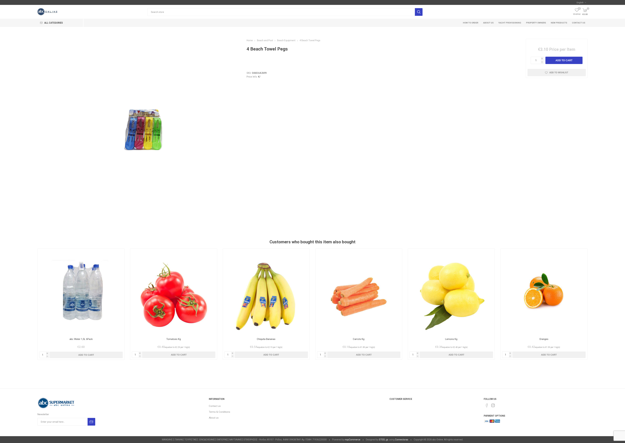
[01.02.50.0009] (543, 292)
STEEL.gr (383, 439)
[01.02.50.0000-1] (173, 292)
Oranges (543, 339)
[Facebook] (486, 405)
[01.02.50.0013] (358, 292)
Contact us (578, 22)
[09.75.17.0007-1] (81, 292)
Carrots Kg (358, 339)
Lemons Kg (451, 339)
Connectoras (401, 439)
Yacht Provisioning (509, 22)
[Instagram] (493, 405)
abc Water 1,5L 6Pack (81, 339)
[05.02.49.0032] (266, 292)
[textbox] (281, 12)
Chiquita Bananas (266, 339)
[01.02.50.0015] (451, 292)
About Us (488, 22)
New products (559, 22)
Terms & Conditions (219, 411)
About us (214, 417)
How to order (470, 22)
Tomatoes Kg (173, 339)
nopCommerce (352, 439)
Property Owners (536, 22)
